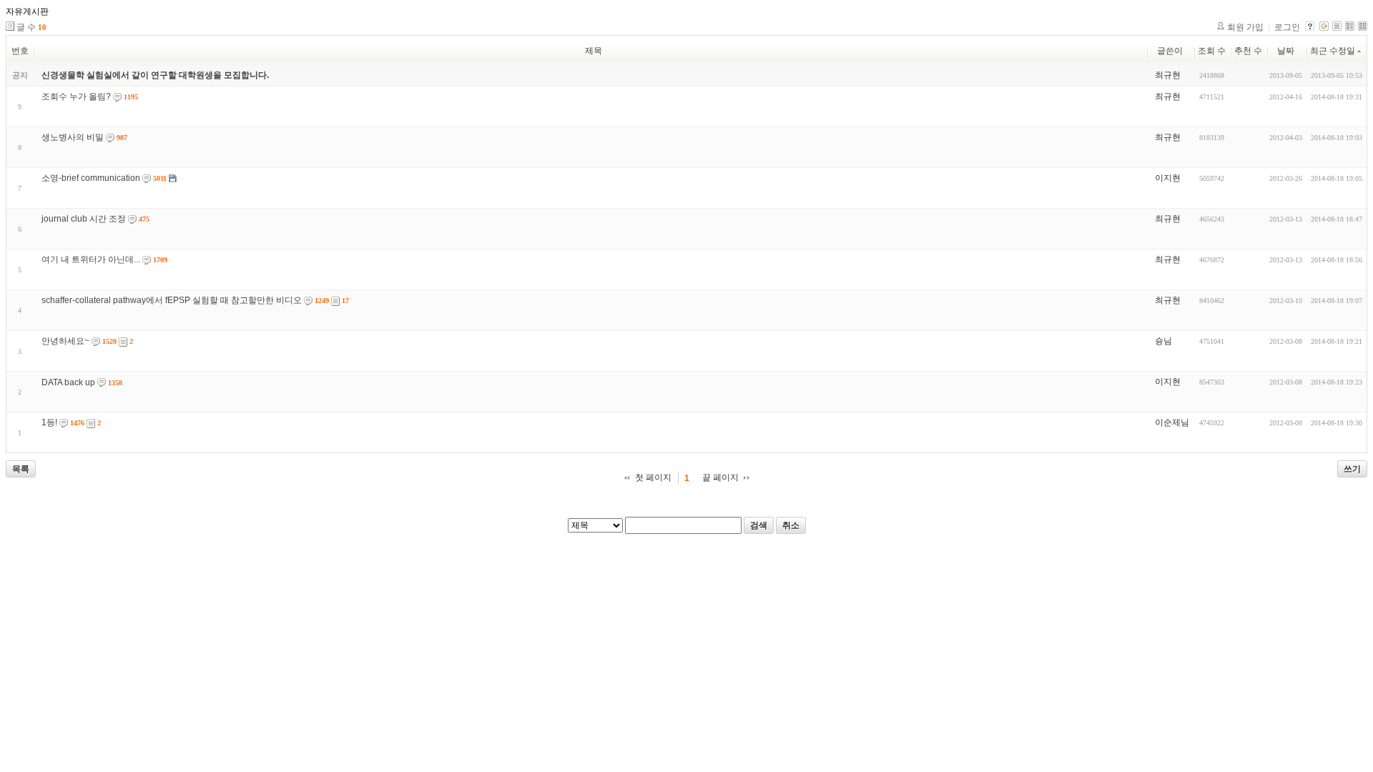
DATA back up (68, 382)
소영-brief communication (90, 178)
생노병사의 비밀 (72, 137)
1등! (49, 422)
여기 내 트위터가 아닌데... (90, 259)
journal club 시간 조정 (83, 219)
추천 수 (1248, 51)
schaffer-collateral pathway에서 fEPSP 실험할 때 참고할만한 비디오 (171, 300)
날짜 (1285, 51)
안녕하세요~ (65, 341)
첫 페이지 (653, 477)
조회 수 (1212, 51)
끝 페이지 (720, 477)
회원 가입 (1245, 27)
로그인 (1287, 27)
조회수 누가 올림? (76, 96)
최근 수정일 (1332, 51)
